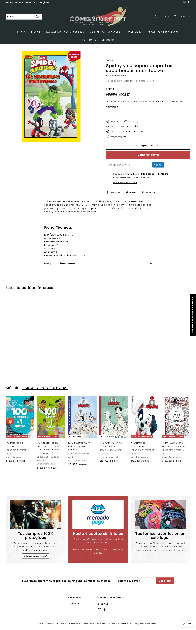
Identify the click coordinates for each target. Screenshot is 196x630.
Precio (110, 88)
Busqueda (74, 623)
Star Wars (135, 32)
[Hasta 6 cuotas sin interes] (97, 514)
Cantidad (112, 106)
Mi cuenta (73, 603)
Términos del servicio (94, 623)
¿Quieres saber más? (35, 556)
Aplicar (158, 164)
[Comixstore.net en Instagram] (99, 609)
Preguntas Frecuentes (163, 32)
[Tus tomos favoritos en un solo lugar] (160, 514)
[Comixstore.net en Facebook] (104, 609)
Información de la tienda (125, 182)
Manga (36, 32)
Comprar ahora (148, 154)
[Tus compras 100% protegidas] (35, 514)
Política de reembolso (119, 623)
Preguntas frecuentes (145, 623)
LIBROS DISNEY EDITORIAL (119, 80)
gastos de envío (138, 101)
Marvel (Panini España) (106, 32)
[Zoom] (51, 96)
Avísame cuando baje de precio (192, 315)
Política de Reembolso (98, 39)
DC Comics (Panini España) (65, 32)
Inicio (21, 32)
